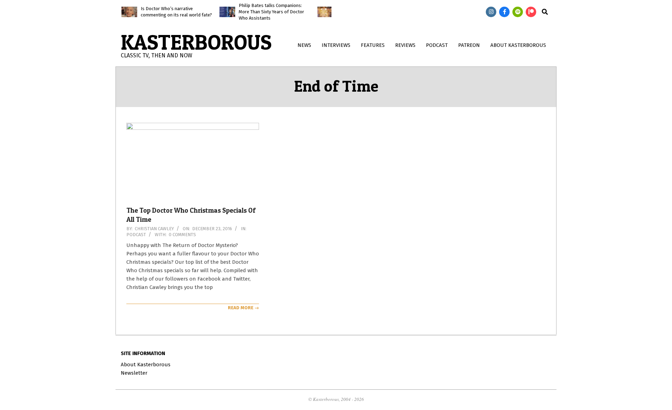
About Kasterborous (145, 364)
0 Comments (182, 234)
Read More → (243, 307)
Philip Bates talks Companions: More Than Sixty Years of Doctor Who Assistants (271, 12)
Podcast (136, 234)
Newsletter (134, 373)
